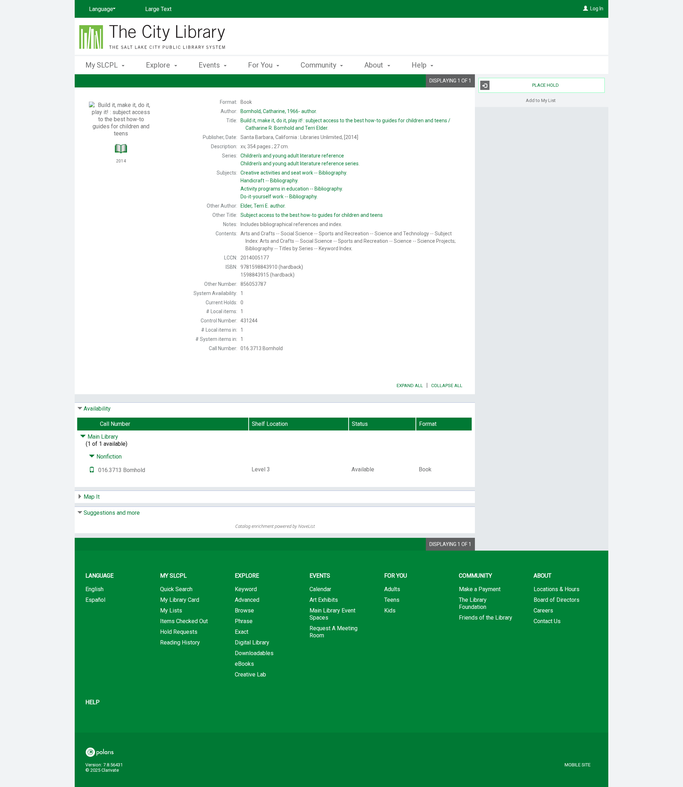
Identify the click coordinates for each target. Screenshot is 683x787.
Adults (392, 589)
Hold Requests (178, 631)
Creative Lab (250, 674)
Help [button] (420, 65)
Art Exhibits (323, 599)
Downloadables (254, 653)
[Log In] (585, 8)
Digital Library (252, 642)
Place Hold (545, 85)
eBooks (244, 663)
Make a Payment (480, 589)
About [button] (374, 65)
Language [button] (99, 575)
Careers (543, 610)
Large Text (158, 9)
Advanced (247, 599)
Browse (244, 610)
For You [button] (261, 65)
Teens (391, 599)
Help (92, 702)
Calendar (320, 589)
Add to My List (541, 100)
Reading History (180, 642)
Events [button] (210, 65)
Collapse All (446, 385)
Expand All (410, 385)
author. (278, 111)
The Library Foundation (473, 603)
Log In (596, 8)
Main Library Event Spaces (332, 614)
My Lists (171, 610)
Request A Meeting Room (333, 632)
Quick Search (176, 589)
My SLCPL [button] (102, 65)
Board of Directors (556, 599)
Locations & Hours (556, 589)
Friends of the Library (485, 617)
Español (95, 599)
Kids (390, 610)
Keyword (246, 589)
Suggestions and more (112, 512)
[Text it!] (92, 470)
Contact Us (547, 621)
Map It (92, 496)
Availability (97, 408)
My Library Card (179, 599)
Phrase (244, 621)
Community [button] (319, 65)
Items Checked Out (184, 621)
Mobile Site (578, 764)
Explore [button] (159, 65)
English (94, 589)
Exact (241, 631)
